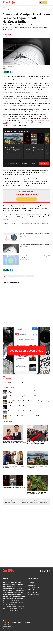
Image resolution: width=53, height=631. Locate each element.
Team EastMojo (8, 34)
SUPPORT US (44, 163)
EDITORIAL (13, 622)
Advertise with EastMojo (34, 587)
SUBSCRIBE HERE (26, 199)
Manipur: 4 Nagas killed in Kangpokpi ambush (21, 405)
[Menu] (49, 3)
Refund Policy (31, 585)
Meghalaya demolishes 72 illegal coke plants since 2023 (23, 415)
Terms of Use (31, 584)
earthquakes (22, 276)
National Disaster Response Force (25, 105)
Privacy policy (31, 582)
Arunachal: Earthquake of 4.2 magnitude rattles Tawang (34, 234)
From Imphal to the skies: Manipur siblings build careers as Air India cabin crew (14, 442)
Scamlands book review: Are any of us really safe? (14, 488)
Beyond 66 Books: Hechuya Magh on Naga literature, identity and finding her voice (28, 401)
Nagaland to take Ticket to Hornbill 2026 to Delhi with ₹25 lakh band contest (27, 391)
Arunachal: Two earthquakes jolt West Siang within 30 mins (35, 256)
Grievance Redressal (33, 594)
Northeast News (6, 9)
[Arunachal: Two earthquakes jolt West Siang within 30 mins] (11, 260)
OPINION (20, 622)
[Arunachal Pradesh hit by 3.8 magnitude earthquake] (11, 249)
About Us (30, 591)
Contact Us (31, 589)
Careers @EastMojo (33, 592)
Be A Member (43, 2)
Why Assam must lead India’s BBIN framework (37, 466)
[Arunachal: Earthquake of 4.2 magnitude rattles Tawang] (11, 238)
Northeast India (30, 276)
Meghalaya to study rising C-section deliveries (13, 466)
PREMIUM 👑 (6, 622)
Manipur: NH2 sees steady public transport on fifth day (23, 396)
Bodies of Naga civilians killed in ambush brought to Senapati (36, 442)
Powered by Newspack (8, 626)
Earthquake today (13, 276)
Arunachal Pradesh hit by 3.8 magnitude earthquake (36, 244)
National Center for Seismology (23, 83)
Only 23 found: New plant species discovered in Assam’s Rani (37, 492)
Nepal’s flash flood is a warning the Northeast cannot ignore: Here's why (28, 410)
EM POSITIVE (27, 622)
